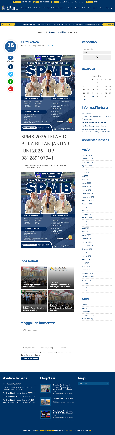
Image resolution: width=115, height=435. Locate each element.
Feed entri (86, 312)
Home (52, 32)
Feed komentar (88, 315)
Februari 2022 (87, 239)
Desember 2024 (88, 159)
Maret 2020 (86, 270)
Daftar (84, 305)
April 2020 (86, 266)
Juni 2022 (85, 225)
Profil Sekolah (35, 8)
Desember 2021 (88, 246)
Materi (94, 8)
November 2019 (88, 277)
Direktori (46, 8)
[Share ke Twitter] (10, 74)
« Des (84, 99)
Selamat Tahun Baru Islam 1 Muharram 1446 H (34, 309)
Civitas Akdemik (59, 8)
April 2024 (86, 180)
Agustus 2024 (87, 166)
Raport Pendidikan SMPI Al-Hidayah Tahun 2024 (60, 286)
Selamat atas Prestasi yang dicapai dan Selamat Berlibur (61, 308)
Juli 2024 (85, 169)
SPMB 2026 (86, 113)
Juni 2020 (85, 263)
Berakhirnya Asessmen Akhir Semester (33, 286)
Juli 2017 (85, 287)
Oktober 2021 (87, 249)
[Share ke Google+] (10, 88)
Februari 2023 (87, 214)
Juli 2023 (85, 207)
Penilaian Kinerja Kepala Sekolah (94, 122)
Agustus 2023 (87, 204)
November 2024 (88, 162)
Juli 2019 (85, 284)
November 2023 (88, 197)
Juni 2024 (85, 173)
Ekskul (86, 8)
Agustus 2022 (87, 218)
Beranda (24, 8)
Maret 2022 (86, 235)
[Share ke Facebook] (10, 66)
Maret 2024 (86, 183)
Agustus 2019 (87, 280)
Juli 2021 (85, 253)
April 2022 (85, 232)
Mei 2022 (85, 228)
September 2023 (88, 200)
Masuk (84, 308)
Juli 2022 (85, 221)
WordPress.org (87, 319)
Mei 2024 (85, 176)
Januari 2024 (87, 190)
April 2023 (85, 211)
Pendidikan (61, 32)
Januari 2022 (87, 242)
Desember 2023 (88, 193)
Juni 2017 (85, 291)
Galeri (70, 8)
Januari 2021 (86, 256)
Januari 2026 (87, 155)
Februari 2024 (87, 187)
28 (93, 97)
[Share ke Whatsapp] (10, 81)
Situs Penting (104, 8)
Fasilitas (78, 8)
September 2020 (88, 259)
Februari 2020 (87, 273)
